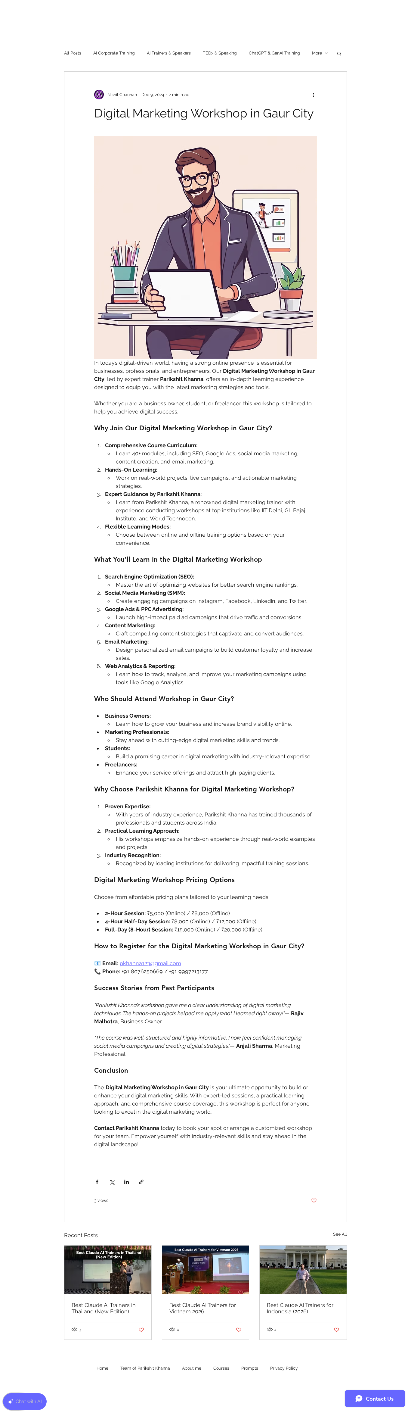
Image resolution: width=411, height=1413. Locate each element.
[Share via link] (141, 1182)
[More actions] (313, 94)
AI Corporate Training (114, 53)
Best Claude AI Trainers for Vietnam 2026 (202, 1308)
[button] (339, 53)
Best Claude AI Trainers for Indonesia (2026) (300, 1308)
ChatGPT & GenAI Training (274, 53)
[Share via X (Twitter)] (112, 1182)
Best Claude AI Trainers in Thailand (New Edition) (104, 1308)
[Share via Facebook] (97, 1182)
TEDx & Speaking (220, 53)
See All (340, 1234)
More (317, 53)
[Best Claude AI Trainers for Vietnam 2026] (205, 1270)
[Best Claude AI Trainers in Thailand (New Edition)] (107, 1270)
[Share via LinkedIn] (126, 1182)
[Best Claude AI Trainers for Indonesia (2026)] (303, 1270)
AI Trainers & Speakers (169, 53)
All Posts (72, 53)
